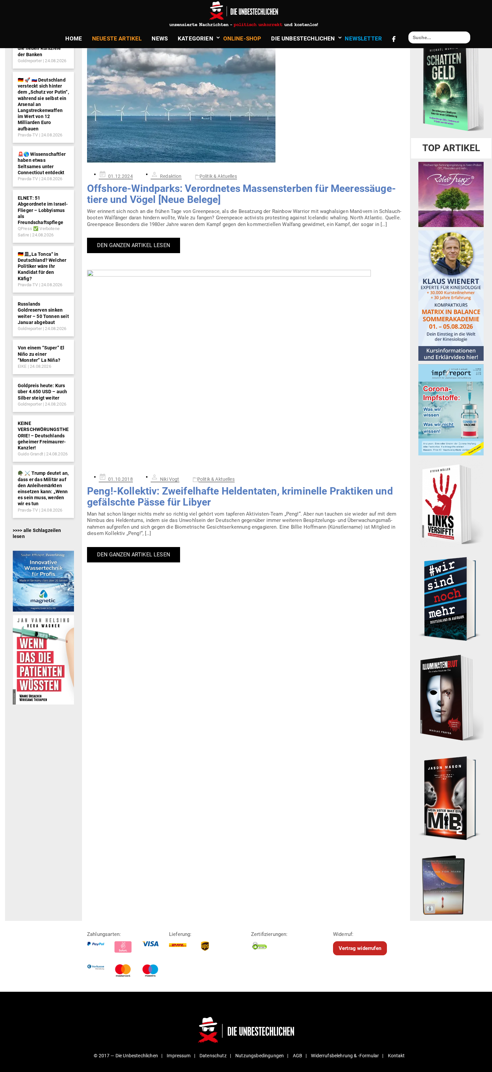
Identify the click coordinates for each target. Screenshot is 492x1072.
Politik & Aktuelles (218, 176)
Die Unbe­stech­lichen (303, 38)
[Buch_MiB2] (451, 798)
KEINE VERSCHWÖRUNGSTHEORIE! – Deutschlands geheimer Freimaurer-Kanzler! (43, 435)
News (160, 38)
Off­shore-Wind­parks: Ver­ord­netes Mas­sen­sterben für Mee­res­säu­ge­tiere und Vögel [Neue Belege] (241, 194)
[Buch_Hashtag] (451, 599)
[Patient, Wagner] (43, 659)
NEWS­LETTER (363, 38)
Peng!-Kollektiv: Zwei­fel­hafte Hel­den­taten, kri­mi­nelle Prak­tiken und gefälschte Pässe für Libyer (240, 496)
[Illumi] (451, 698)
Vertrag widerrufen (360, 948)
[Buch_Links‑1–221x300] (451, 503)
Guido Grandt (30, 453)
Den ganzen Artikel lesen (133, 245)
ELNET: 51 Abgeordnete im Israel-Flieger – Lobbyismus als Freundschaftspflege (43, 210)
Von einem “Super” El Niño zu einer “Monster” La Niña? (41, 353)
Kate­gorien (195, 38)
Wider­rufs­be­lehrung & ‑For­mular (345, 1055)
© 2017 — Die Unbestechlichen (126, 1055)
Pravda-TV (28, 134)
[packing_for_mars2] (451, 883)
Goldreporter (30, 60)
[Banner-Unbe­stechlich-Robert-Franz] (451, 194)
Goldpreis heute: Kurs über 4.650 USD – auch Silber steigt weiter (42, 391)
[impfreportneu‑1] (451, 410)
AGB (297, 1055)
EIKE (22, 366)
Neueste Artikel (117, 38)
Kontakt (396, 1055)
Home (73, 38)
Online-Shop (242, 38)
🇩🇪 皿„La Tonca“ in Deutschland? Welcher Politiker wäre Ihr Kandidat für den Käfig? (42, 266)
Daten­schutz (213, 1055)
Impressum (178, 1055)
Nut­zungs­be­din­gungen (259, 1055)
